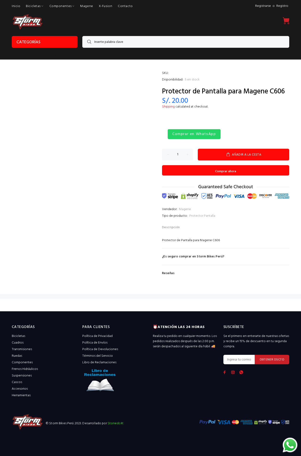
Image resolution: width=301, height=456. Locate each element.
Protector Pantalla (202, 216)
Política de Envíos (94, 342)
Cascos (17, 382)
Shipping (168, 106)
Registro (282, 6)
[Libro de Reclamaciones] (115, 382)
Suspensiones (22, 375)
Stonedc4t (115, 423)
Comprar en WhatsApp (194, 134)
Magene (185, 209)
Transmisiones (22, 349)
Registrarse (263, 6)
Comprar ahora (225, 171)
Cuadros (18, 342)
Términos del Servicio (97, 356)
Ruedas (17, 356)
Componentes (22, 362)
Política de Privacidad (97, 336)
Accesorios (20, 389)
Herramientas (21, 395)
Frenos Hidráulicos (25, 369)
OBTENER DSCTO (272, 359)
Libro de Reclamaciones (99, 362)
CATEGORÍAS (28, 42)
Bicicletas (18, 336)
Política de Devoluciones (100, 349)
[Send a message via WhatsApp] (290, 445)
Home (15, 56)
